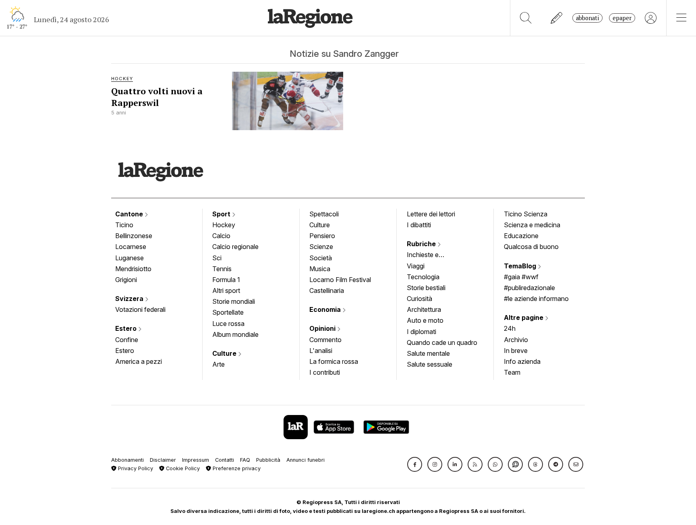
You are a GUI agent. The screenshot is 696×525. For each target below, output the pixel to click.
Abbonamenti (127, 460)
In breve (516, 351)
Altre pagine (524, 317)
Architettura (424, 309)
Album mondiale (235, 334)
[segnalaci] (556, 18)
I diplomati (421, 332)
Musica (319, 269)
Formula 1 (226, 280)
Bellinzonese (133, 236)
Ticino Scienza (525, 214)
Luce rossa (228, 324)
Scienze (321, 247)
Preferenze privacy (236, 468)
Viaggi (416, 266)
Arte (218, 364)
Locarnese (130, 247)
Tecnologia (423, 277)
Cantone (130, 214)
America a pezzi (138, 361)
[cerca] (525, 18)
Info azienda (522, 361)
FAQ (245, 460)
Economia (325, 309)
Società (320, 258)
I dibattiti (419, 225)
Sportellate (228, 312)
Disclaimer (163, 460)
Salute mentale (428, 353)
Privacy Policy (134, 468)
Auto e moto (425, 320)
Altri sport (226, 290)
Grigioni (126, 280)
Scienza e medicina (532, 225)
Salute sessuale (429, 364)
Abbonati (587, 18)
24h (510, 328)
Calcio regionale (235, 247)
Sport (222, 214)
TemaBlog (521, 266)
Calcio (221, 236)
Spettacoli (324, 214)
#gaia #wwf (521, 277)
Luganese (129, 258)
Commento (325, 340)
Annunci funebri (305, 460)
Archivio (516, 340)
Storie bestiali (426, 288)
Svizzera (130, 299)
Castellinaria (326, 290)
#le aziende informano (536, 299)
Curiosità (419, 299)
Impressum (195, 460)
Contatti (224, 460)
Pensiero (322, 236)
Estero (126, 328)
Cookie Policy (182, 468)
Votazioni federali (140, 309)
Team (512, 372)
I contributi (324, 372)
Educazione (521, 236)
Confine (126, 340)
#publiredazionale (529, 288)
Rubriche (422, 244)
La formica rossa (333, 361)
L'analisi (320, 351)
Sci (217, 258)
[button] (414, 464)
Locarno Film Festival (340, 280)
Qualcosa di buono (531, 247)
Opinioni (323, 328)
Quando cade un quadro (442, 342)
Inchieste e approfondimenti (430, 255)
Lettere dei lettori (431, 214)
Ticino (124, 225)
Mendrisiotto (133, 269)
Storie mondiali (233, 301)
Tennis (222, 269)
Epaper (622, 18)
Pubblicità (268, 460)
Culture (225, 353)
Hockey (223, 225)
